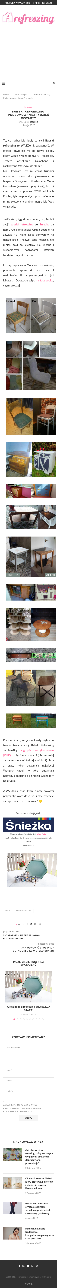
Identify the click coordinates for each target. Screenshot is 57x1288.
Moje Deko (42, 834)
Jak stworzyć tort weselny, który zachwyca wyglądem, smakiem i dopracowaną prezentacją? (39, 1157)
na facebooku (44, 280)
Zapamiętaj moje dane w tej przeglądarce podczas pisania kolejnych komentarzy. (22, 1108)
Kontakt (47, 3)
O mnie (36, 3)
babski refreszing (21, 224)
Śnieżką (44, 224)
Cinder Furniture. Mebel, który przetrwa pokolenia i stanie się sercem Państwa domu (39, 1183)
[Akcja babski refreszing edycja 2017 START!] (28, 986)
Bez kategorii (21, 94)
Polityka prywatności (17, 3)
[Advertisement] (28, 49)
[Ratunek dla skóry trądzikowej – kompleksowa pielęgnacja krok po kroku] (12, 1233)
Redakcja (33, 122)
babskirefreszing (24, 911)
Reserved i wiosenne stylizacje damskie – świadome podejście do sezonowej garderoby (38, 1208)
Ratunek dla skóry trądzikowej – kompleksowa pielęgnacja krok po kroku (39, 1233)
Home (6, 94)
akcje (7, 911)
